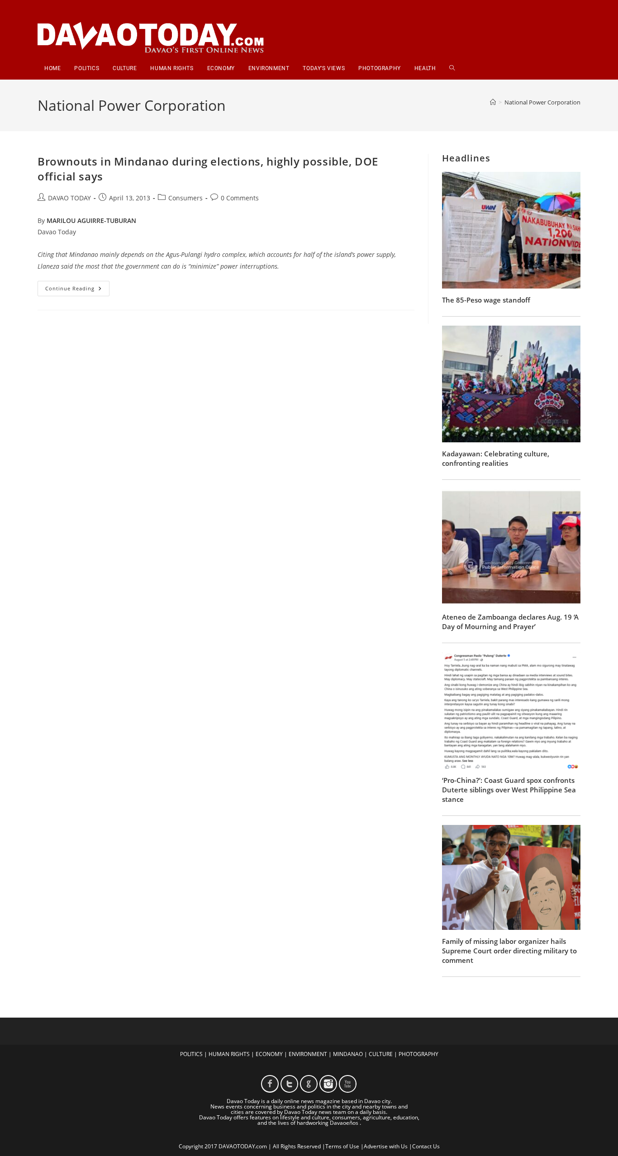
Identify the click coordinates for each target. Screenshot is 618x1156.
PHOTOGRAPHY (418, 1054)
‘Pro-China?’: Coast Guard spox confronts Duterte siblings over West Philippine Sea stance (509, 790)
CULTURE (381, 1054)
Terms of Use (342, 1146)
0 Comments (240, 198)
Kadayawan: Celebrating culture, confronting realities (495, 458)
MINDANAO (348, 1054)
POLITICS (191, 1054)
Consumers (185, 198)
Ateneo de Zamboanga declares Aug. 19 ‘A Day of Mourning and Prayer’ (510, 621)
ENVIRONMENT (308, 1054)
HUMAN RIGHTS (229, 1054)
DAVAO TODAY (69, 198)
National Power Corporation (542, 102)
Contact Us (426, 1146)
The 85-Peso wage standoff (486, 299)
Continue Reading (77, 290)
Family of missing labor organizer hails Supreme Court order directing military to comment (509, 951)
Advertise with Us (386, 1146)
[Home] (493, 102)
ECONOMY (269, 1054)
